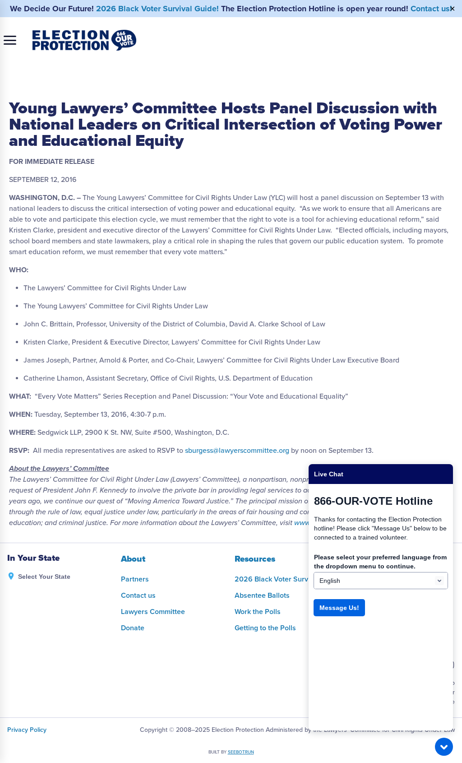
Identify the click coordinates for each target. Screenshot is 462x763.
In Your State (33, 558)
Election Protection (84, 40)
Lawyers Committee (153, 611)
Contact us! (431, 9)
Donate (132, 628)
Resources (255, 559)
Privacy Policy (26, 730)
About (133, 559)
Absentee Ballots (262, 595)
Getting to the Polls (265, 628)
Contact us (138, 595)
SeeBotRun (241, 752)
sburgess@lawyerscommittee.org (237, 450)
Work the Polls (258, 611)
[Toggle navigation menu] (10, 40)
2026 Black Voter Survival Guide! (157, 9)
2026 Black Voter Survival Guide (287, 579)
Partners (135, 579)
